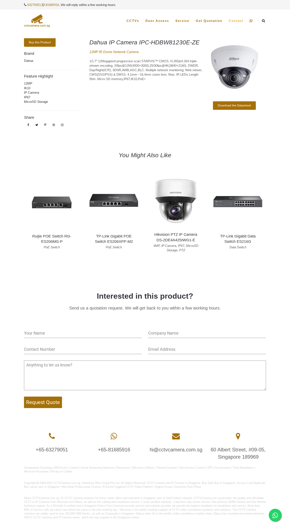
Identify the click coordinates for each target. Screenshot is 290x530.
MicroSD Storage (36, 101)
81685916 (52, 5)
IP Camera (31, 92)
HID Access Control (66, 467)
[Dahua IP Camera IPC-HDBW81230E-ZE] (234, 66)
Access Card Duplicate (251, 483)
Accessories (222, 467)
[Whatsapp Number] (114, 436)
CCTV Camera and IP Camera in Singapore (173, 483)
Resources (123, 467)
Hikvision (138, 467)
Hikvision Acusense (36, 471)
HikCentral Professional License (81, 486)
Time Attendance (243, 467)
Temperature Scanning (38, 467)
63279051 (34, 5)
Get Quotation (209, 21)
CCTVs (133, 21)
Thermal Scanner (166, 467)
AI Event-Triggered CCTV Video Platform (127, 486)
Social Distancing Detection (97, 467)
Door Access (157, 21)
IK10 (27, 88)
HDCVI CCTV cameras (38, 517)
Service (182, 21)
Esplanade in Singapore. (120, 513)
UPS (210, 467)
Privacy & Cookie (61, 471)
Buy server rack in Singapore (42, 486)
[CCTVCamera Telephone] (52, 436)
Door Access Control (192, 467)
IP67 (27, 97)
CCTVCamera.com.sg (45, 498)
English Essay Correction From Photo (178, 486)
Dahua (28, 60)
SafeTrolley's (174, 498)
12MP (28, 83)
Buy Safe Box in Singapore (218, 483)
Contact (236, 21)
